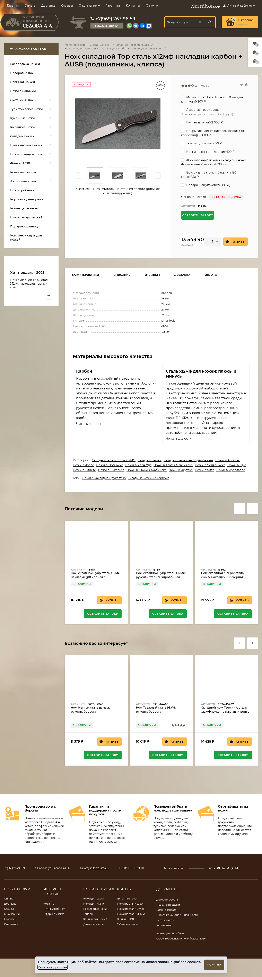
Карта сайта (164, 925)
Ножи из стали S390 (130, 903)
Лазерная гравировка (202, 110)
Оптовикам (11, 924)
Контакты (133, 5)
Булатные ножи (127, 898)
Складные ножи (100, 44)
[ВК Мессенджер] (142, 26)
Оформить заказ (54, 913)
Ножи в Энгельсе (111, 470)
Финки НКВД (125, 919)
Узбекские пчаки (128, 924)
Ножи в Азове (83, 465)
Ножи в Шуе (236, 465)
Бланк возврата (166, 909)
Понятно (214, 964)
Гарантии (113, 5)
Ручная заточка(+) (204, 122)
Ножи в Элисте (84, 470)
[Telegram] (136, 26)
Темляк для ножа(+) (204, 143)
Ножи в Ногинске (109, 465)
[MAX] (149, 26)
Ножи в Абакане (227, 460)
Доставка (48, 5)
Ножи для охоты (93, 898)
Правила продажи (168, 904)
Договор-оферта (167, 899)
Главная (13, 5)
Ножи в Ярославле (230, 470)
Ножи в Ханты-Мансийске (173, 465)
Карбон (84, 371)
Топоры (88, 913)
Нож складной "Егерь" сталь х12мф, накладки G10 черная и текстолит (223, 577)
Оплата (30, 5)
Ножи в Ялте (204, 470)
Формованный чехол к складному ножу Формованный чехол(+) (213, 162)
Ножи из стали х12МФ (131, 913)
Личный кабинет (54, 908)
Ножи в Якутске (181, 470)
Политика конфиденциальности (177, 915)
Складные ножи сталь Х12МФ (134, 44)
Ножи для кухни (93, 903)
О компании (88, 5)
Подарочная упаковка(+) (207, 185)
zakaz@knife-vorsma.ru (94, 868)
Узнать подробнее (52, 967)
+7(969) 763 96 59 (115, 19)
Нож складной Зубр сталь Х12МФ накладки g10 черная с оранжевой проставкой (96, 577)
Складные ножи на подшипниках (188, 460)
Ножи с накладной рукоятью (104, 478)
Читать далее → (89, 424)
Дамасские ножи (94, 924)
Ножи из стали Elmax (130, 908)
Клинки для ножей (95, 919)
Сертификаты (165, 920)
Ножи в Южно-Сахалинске (146, 470)
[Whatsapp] (129, 26)
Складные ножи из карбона (148, 478)
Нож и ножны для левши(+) (210, 152)
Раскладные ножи (95, 908)
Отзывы (67, 5)
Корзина (49, 903)
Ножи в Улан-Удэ (138, 465)
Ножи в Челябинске (210, 465)
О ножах (152, 5)
